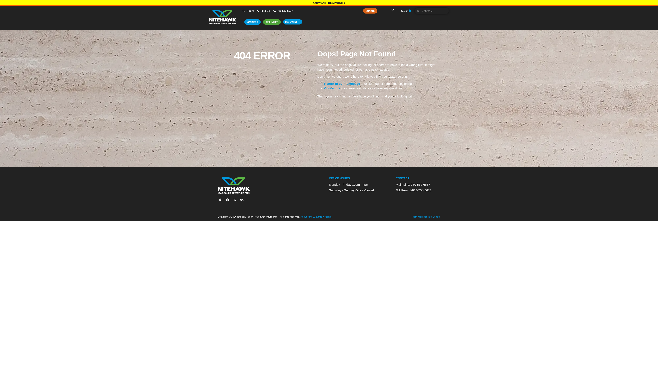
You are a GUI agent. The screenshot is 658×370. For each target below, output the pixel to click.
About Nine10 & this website (316, 216)
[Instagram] (221, 200)
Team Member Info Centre (425, 216)
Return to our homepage (342, 83)
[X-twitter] (235, 200)
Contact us (332, 88)
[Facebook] (228, 200)
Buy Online (291, 22)
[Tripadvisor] (242, 200)
